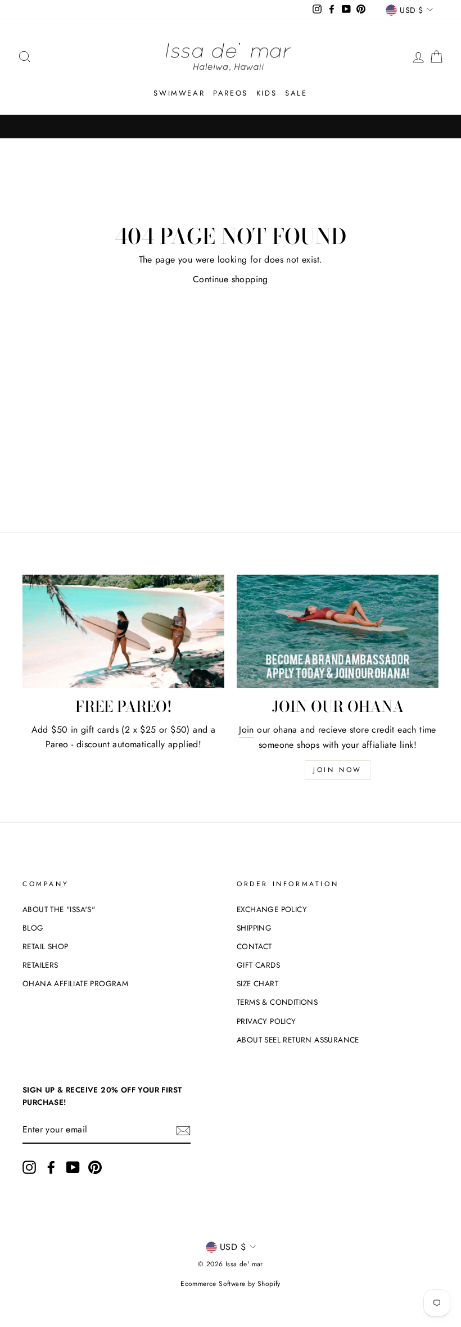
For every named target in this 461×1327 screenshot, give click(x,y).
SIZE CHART (257, 983)
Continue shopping (230, 279)
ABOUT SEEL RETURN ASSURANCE (298, 1039)
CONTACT (254, 946)
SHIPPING (254, 927)
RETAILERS (40, 965)
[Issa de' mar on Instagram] (29, 1167)
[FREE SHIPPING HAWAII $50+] (230, 126)
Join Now (337, 770)
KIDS (266, 93)
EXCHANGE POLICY (272, 909)
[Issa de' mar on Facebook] (51, 1167)
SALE (296, 93)
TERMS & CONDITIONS (277, 1002)
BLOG (33, 927)
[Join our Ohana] (338, 631)
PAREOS (230, 93)
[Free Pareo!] (123, 631)
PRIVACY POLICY (266, 1021)
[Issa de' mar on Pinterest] (95, 1167)
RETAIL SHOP (45, 946)
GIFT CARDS (258, 965)
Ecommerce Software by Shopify (230, 1284)
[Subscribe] (183, 1130)
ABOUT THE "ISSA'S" (58, 909)
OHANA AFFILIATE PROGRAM (75, 983)
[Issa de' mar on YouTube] (73, 1167)
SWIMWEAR (179, 93)
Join (246, 729)
